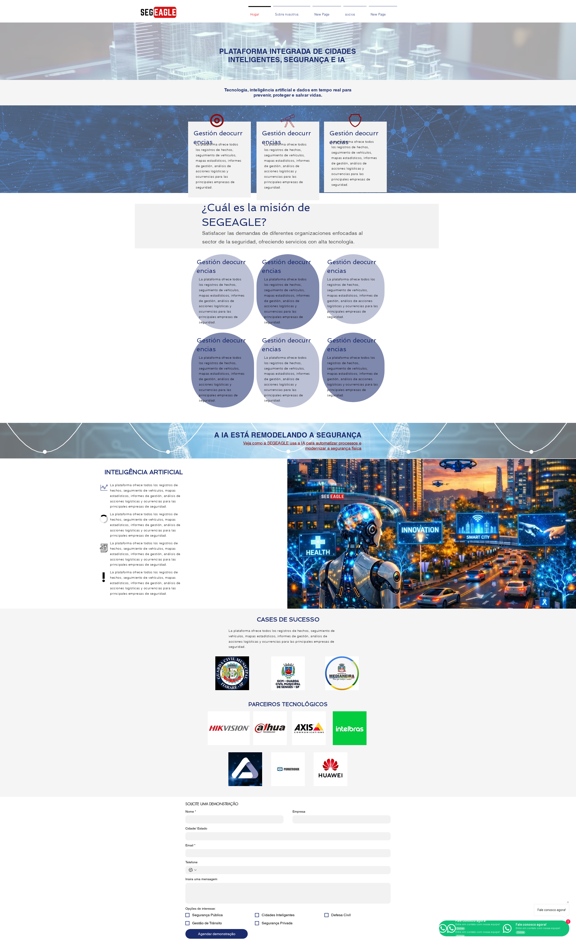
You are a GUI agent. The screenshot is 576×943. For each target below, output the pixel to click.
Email (190, 845)
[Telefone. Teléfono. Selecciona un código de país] (192, 870)
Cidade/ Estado (196, 828)
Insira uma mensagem (201, 879)
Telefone (191, 862)
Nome (190, 811)
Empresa (298, 811)
